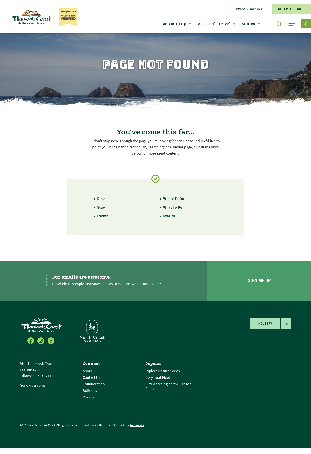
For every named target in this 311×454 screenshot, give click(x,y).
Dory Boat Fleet (157, 377)
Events (102, 216)
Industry (265, 323)
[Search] (276, 24)
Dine (101, 198)
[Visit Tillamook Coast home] (41, 324)
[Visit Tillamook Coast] (31, 17)
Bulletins (90, 390)
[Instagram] (41, 340)
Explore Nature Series (162, 371)
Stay (101, 207)
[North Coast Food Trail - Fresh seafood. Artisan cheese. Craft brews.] (92, 330)
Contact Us (91, 377)
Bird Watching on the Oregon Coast (168, 386)
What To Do (172, 207)
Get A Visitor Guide (291, 9)
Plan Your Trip (172, 24)
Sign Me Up (259, 280)
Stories (248, 24)
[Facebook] (31, 340)
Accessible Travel (214, 24)
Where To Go (173, 198)
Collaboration (94, 384)
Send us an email (34, 385)
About (87, 371)
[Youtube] (51, 340)
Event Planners (249, 9)
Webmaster (137, 425)
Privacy (88, 397)
